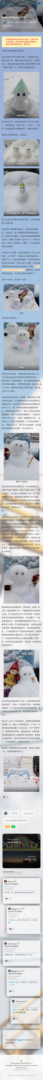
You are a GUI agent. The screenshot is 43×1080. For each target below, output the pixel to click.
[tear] (31, 955)
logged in (21, 1040)
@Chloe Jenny (14, 982)
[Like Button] (4, 797)
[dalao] (33, 892)
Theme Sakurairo (13, 1075)
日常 (7, 827)
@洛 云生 (16, 1010)
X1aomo (10, 882)
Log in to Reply (11, 884)
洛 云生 (10, 22)
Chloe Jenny (12, 944)
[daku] (9, 923)
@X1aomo (13, 920)
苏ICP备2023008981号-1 (21, 1070)
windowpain (31, 1075)
